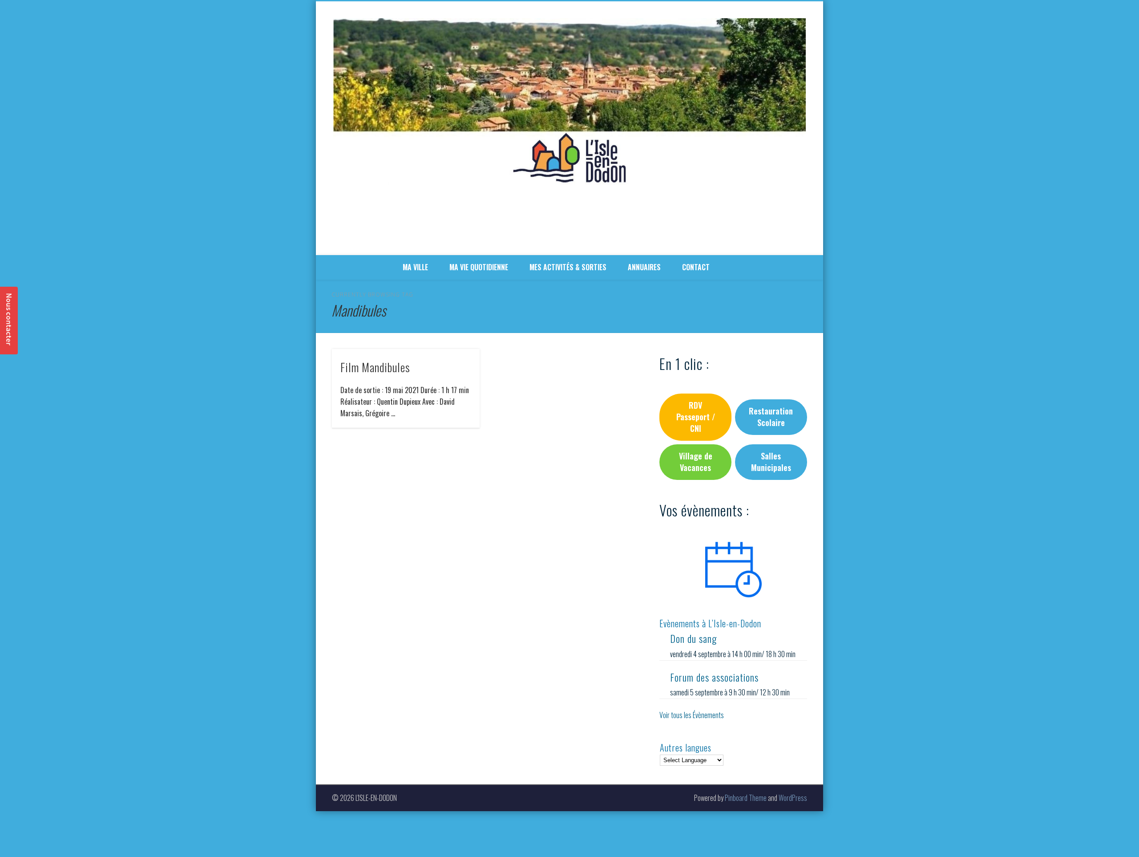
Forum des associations (714, 677)
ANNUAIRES (644, 267)
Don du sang (693, 638)
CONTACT (696, 267)
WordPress (793, 797)
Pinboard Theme (746, 797)
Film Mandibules (375, 367)
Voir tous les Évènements (691, 715)
